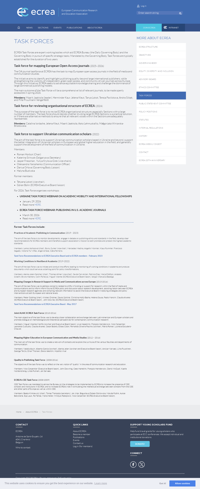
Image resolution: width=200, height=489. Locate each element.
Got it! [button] (162, 483)
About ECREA (32, 412)
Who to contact (23, 447)
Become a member (81, 434)
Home (18, 412)
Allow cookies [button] (182, 483)
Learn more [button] (100, 483)
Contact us (78, 443)
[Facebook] (133, 464)
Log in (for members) (82, 446)
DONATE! (140, 444)
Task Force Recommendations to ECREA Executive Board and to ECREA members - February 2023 (58, 256)
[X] (141, 464)
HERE (38, 204)
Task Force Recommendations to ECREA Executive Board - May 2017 (45, 304)
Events (76, 440)
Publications (78, 437)
